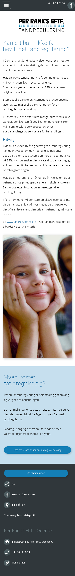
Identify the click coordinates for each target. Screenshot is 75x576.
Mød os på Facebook (23, 494)
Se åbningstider (36, 473)
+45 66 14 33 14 (56, 3)
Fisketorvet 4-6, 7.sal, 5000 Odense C (32, 541)
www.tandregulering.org (21, 222)
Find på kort (18, 505)
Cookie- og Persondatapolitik (20, 515)
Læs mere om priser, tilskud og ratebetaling (37, 450)
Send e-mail (18, 562)
